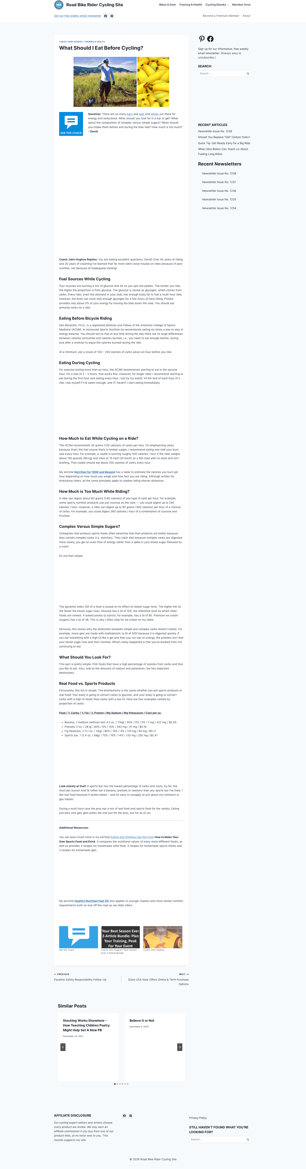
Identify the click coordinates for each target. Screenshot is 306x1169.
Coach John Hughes (70, 41)
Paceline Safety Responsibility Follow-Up (80, 977)
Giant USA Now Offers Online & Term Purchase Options (158, 979)
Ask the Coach (66, 949)
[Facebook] (105, 16)
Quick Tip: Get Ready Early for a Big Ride (224, 143)
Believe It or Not (142, 1020)
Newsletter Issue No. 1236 (219, 190)
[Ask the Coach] (78, 937)
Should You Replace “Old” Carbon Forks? (224, 137)
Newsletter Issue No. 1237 (219, 182)
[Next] (179, 1047)
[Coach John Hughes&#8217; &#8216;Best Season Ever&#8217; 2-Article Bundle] (120, 937)
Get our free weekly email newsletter (77, 15)
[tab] (115, 1084)
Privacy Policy (198, 1117)
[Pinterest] (111, 16)
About (246, 15)
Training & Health (190, 4)
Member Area (241, 4)
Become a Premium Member (221, 15)
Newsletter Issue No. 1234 (219, 208)
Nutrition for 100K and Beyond (94, 472)
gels (141, 114)
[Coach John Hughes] (162, 937)
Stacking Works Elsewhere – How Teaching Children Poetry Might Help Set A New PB (86, 1025)
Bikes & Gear (167, 4)
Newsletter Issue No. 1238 (215, 131)
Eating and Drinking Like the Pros (132, 837)
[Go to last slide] (63, 1047)
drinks (155, 114)
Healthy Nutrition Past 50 (91, 901)
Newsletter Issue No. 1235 (219, 199)
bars (130, 114)
